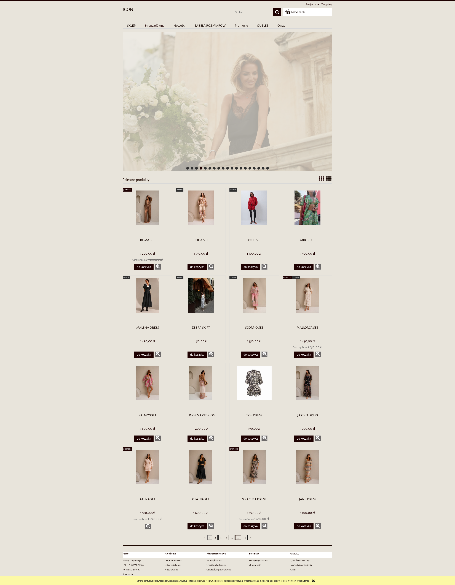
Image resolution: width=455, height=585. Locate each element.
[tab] (187, 168)
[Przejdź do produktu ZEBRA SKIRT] (201, 300)
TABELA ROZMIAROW (133, 565)
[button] (158, 267)
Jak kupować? (254, 565)
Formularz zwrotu (131, 569)
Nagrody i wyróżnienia (301, 565)
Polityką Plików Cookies (209, 580)
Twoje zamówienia (173, 560)
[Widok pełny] (328, 179)
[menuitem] (131, 25)
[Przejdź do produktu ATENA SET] (147, 472)
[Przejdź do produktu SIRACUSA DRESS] (254, 472)
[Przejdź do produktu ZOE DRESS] (254, 388)
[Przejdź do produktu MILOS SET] (307, 213)
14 (244, 537)
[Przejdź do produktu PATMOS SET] (147, 388)
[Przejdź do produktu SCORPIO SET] (254, 300)
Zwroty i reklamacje (132, 560)
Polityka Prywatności (257, 560)
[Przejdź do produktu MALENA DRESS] (147, 300)
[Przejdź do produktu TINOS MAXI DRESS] (201, 388)
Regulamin (128, 574)
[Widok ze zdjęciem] (321, 179)
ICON (128, 9)
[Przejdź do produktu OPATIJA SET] (201, 472)
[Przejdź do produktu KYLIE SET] (254, 213)
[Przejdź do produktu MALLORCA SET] (307, 300)
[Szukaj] (277, 12)
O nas (293, 569)
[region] (227, 101)
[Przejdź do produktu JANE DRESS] (307, 472)
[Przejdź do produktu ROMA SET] (147, 213)
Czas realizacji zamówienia (219, 569)
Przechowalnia (171, 569)
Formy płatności (214, 560)
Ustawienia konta (173, 565)
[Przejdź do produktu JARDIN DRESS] (307, 388)
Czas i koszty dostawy (216, 565)
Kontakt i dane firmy (299, 560)
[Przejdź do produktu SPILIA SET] (201, 213)
